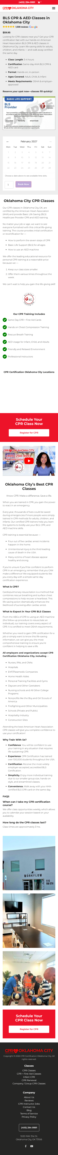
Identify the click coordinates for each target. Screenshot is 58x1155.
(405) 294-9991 (27, 2)
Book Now (23, 184)
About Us (29, 1097)
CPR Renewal (29, 1080)
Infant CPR (29, 1077)
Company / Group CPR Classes (29, 1083)
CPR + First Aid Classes (29, 1073)
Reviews (29, 1100)
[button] (20, 27)
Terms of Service (29, 1113)
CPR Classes (29, 1070)
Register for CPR (29, 432)
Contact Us (29, 1107)
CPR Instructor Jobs (29, 1104)
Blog (29, 1110)
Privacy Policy (29, 1117)
